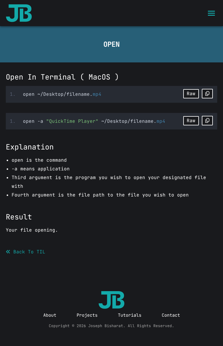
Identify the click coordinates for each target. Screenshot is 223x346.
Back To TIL (27, 252)
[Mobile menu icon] (211, 13)
